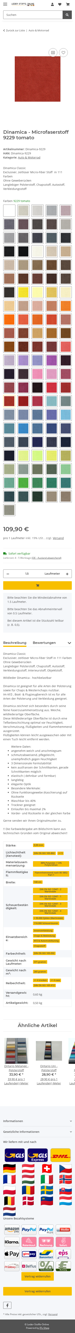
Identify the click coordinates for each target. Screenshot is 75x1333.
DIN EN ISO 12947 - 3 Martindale (50, 904)
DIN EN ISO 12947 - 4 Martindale (50, 912)
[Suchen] (67, 15)
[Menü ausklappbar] (5, 2)
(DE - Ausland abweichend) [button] (46, 558)
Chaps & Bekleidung (44, 935)
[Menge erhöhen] (67, 574)
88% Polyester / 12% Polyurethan (51, 864)
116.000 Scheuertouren (46, 923)
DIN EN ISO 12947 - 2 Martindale (50, 890)
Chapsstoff (39, 945)
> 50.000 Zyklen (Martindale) (48, 918)
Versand (58, 538)
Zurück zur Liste (15, 30)
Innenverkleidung (43, 930)
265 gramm (40, 971)
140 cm (37, 882)
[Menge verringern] (7, 574)
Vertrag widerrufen (38, 1276)
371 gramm (40, 962)
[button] (52, 4)
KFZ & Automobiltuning (46, 940)
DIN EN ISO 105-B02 (44, 853)
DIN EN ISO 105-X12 (44, 985)
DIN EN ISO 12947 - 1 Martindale (50, 897)
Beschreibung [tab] (14, 643)
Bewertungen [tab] (44, 643)
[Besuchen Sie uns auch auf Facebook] (7, 1305)
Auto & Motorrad (29, 157)
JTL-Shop (44, 1328)
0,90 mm (38, 845)
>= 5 (60, 853)
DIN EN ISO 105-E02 (44, 953)
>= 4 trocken (40, 980)
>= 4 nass (55, 980)
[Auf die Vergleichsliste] (53, 52)
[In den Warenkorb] (6, 43)
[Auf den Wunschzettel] (63, 52)
